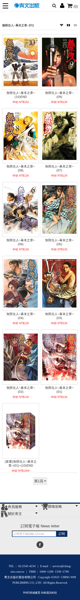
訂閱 (62, 533)
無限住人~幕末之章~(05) (59, 242)
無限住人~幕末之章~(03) (59, 316)
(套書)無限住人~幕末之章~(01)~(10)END (21, 463)
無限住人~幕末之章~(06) (20, 242)
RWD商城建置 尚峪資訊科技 (40, 592)
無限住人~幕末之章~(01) (18, 25)
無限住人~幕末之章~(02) (20, 389)
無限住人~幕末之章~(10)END (20, 95)
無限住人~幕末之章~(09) (59, 95)
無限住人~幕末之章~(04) (20, 316)
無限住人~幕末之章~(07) (59, 168)
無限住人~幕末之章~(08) (20, 168)
